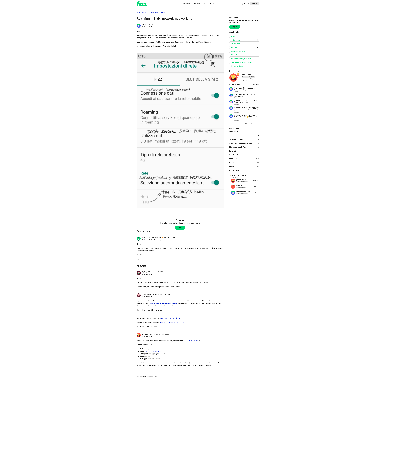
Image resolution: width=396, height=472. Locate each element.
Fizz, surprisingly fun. (244, 147)
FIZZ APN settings (192, 341)
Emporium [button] (145, 334)
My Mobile (244, 159)
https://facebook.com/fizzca (170, 318)
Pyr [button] (143, 24)
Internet (244, 151)
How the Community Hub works (241, 59)
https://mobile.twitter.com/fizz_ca (172, 322)
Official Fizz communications (244, 143)
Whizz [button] (144, 237)
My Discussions (236, 44)
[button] (139, 26)
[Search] (248, 3)
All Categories (233, 131)
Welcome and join (244, 139)
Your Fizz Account (244, 155)
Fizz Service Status (237, 66)
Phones (244, 163)
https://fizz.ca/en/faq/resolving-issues (163, 303)
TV (244, 135)
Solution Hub (235, 55)
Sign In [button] (180, 227)
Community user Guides (238, 51)
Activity (233, 36)
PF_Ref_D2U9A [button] (146, 272)
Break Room (244, 167)
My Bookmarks (244, 40)
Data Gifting (244, 171)
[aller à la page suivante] (251, 124)
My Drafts (244, 47)
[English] (142, 3)
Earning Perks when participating (241, 62)
